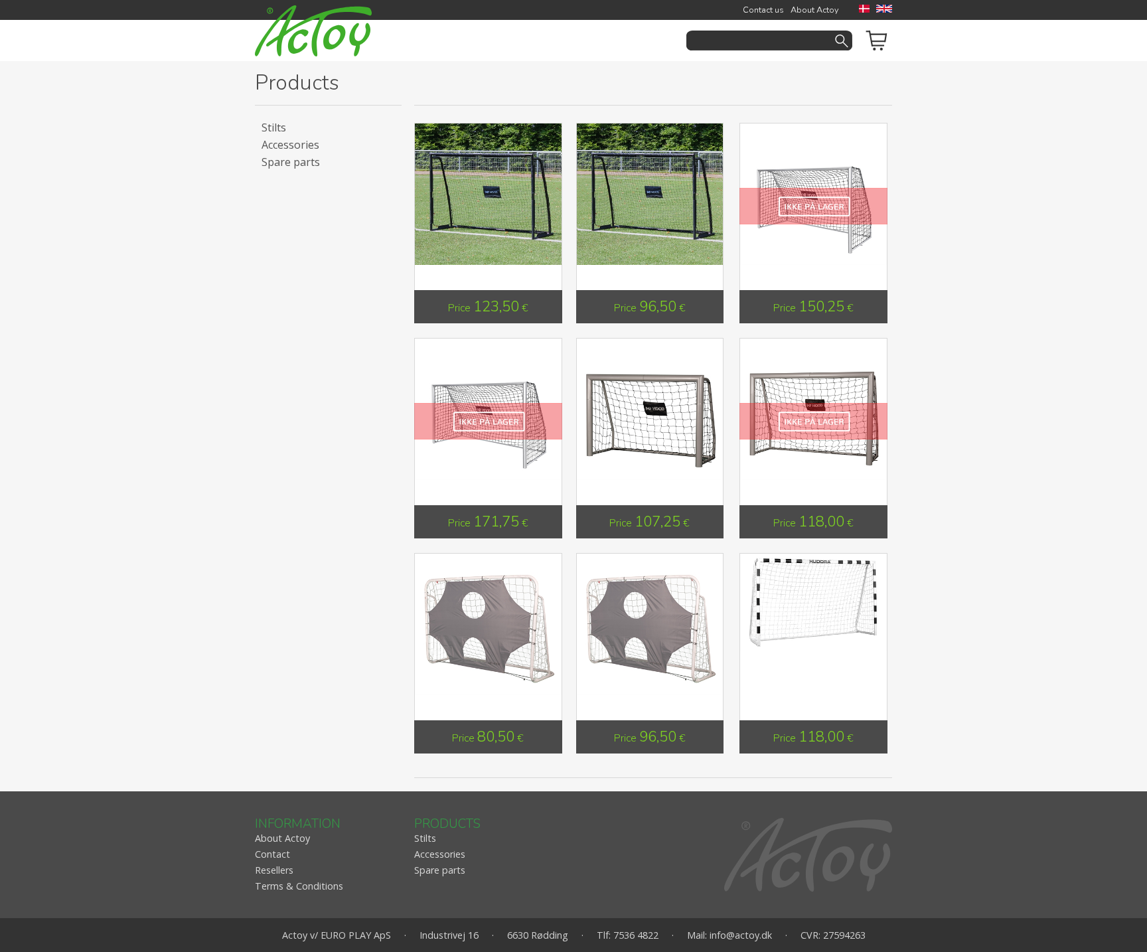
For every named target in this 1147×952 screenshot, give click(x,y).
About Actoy (815, 10)
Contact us (763, 10)
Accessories (290, 144)
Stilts (274, 127)
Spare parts (291, 162)
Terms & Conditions (299, 886)
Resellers (274, 870)
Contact (272, 854)
